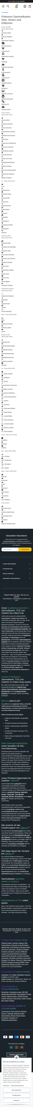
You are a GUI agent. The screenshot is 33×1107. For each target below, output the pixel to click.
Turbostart (4, 213)
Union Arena (27, 958)
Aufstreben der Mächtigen (8, 247)
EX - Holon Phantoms (7, 419)
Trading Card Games (17, 618)
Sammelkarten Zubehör (19, 629)
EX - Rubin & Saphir (6, 373)
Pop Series (4, 519)
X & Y (2, 186)
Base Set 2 (4, 488)
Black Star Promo (6, 508)
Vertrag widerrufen (16, 1055)
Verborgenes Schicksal (7, 174)
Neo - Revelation (6, 464)
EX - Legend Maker (6, 416)
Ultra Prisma (4, 139)
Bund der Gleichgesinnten (8, 170)
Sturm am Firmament (7, 147)
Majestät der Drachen (7, 150)
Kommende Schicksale (7, 254)
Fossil (3, 484)
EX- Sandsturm (5, 377)
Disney (24, 998)
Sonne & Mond (5, 120)
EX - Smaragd (5, 404)
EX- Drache (4, 381)
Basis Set (4, 476)
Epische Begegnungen (7, 353)
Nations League (12, 996)
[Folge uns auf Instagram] (16, 1047)
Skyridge (3, 447)
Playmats (12, 1018)
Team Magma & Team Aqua (9, 385)
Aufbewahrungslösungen (9, 1020)
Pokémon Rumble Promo (8, 523)
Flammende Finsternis (7, 40)
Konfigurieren (16, 1095)
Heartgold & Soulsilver (7, 296)
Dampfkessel (5, 228)
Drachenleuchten (6, 205)
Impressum (6, 1085)
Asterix (6, 1000)
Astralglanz (4, 88)
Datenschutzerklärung (9, 541)
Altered (13, 960)
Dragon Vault (5, 266)
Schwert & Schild (6, 32)
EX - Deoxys (4, 400)
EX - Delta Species (6, 412)
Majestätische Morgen (7, 357)
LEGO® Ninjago (23, 996)
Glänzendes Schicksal (7, 56)
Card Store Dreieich (13, 661)
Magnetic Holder (19, 1013)
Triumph (3, 307)
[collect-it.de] (16, 6)
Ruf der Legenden (6, 311)
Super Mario (17, 998)
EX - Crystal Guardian (7, 423)
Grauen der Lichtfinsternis (8, 143)
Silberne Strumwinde (7, 99)
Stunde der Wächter (7, 124)
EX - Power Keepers (7, 431)
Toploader (10, 1013)
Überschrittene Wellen (7, 270)
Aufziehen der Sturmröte (8, 135)
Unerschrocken (5, 303)
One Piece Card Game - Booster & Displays (15, 949)
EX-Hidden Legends (7, 389)
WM (26, 992)
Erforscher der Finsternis (8, 258)
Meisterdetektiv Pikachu (8, 162)
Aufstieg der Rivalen (7, 323)
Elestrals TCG (5, 960)
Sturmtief (3, 365)
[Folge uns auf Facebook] (11, 1047)
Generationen (5, 221)
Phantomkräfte (5, 198)
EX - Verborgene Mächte (8, 408)
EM (23, 992)
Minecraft (10, 998)
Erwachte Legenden (7, 361)
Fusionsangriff (5, 77)
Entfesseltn (4, 299)
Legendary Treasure (7, 285)
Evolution (4, 232)
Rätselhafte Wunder (6, 349)
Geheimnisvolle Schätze (8, 345)
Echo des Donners (6, 154)
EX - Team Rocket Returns (8, 396)
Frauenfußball (21, 994)
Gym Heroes (4, 495)
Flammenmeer (5, 190)
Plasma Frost (5, 277)
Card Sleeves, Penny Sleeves (10, 1011)
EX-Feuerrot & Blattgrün (8, 393)
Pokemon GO (5, 104)
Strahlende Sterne (6, 83)
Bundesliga (5, 992)
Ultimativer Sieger (6, 327)
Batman (12, 1000)
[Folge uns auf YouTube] (21, 1047)
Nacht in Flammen (6, 127)
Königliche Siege (6, 250)
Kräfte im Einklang (6, 166)
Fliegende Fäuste (6, 194)
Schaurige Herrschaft (7, 67)
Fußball (14, 975)
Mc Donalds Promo (6, 515)
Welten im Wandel (6, 177)
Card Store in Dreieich (16, 844)
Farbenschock (5, 51)
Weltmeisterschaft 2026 (8, 994)
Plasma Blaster (5, 281)
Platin (2, 320)
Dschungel (4, 480)
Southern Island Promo (7, 512)
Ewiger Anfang (5, 209)
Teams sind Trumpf (6, 158)
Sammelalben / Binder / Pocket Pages (13, 1015)
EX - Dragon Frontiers (7, 427)
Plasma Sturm (5, 273)
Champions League (15, 992)
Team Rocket (5, 492)
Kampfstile (4, 61)
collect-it (24, 828)
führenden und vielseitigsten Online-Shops (14, 627)
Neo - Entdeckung (6, 460)
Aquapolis (4, 443)
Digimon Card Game (20, 954)
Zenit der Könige (6, 109)
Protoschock (4, 201)
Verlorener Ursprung (7, 93)
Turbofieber (4, 217)
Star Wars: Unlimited (15, 958)
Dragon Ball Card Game (8, 956)
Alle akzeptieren (16, 1090)
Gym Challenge (5, 499)
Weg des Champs (6, 45)
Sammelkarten (5, 618)
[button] (3, 6)
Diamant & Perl (5, 342)
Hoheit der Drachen (6, 262)
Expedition (4, 440)
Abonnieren (25, 549)
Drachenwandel (5, 72)
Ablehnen (16, 1100)
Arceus (3, 331)
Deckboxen (5, 1018)
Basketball (20, 975)
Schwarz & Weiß (6, 243)
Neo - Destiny (5, 468)
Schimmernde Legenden (8, 131)
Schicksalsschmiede (7, 224)
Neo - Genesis (5, 456)
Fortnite (3, 998)
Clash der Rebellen (6, 36)
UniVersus (20, 956)
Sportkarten (5, 975)
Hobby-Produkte (6, 979)
